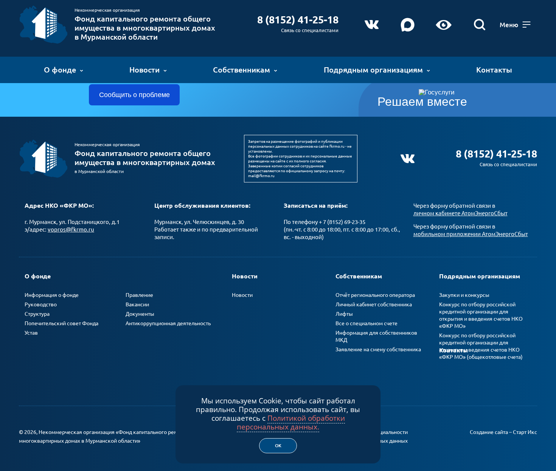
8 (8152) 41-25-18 (298, 19)
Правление (139, 295)
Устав (31, 333)
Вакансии (137, 304)
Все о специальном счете (366, 323)
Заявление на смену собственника (378, 349)
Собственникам (241, 69)
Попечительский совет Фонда (61, 323)
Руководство (41, 304)
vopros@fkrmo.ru (71, 229)
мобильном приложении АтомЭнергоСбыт (470, 234)
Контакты (494, 69)
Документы (140, 314)
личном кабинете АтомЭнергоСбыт (460, 213)
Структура (37, 314)
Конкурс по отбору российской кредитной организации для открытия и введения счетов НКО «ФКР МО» (481, 315)
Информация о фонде (52, 295)
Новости (144, 69)
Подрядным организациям (373, 69)
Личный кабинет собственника (373, 304)
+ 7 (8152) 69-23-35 (342, 222)
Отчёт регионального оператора (375, 295)
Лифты (344, 314)
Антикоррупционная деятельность (168, 323)
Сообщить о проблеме (134, 95)
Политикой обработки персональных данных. (291, 422)
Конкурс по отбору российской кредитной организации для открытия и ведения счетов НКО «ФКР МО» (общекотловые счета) (481, 346)
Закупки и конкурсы (464, 295)
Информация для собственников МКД (376, 336)
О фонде (60, 69)
